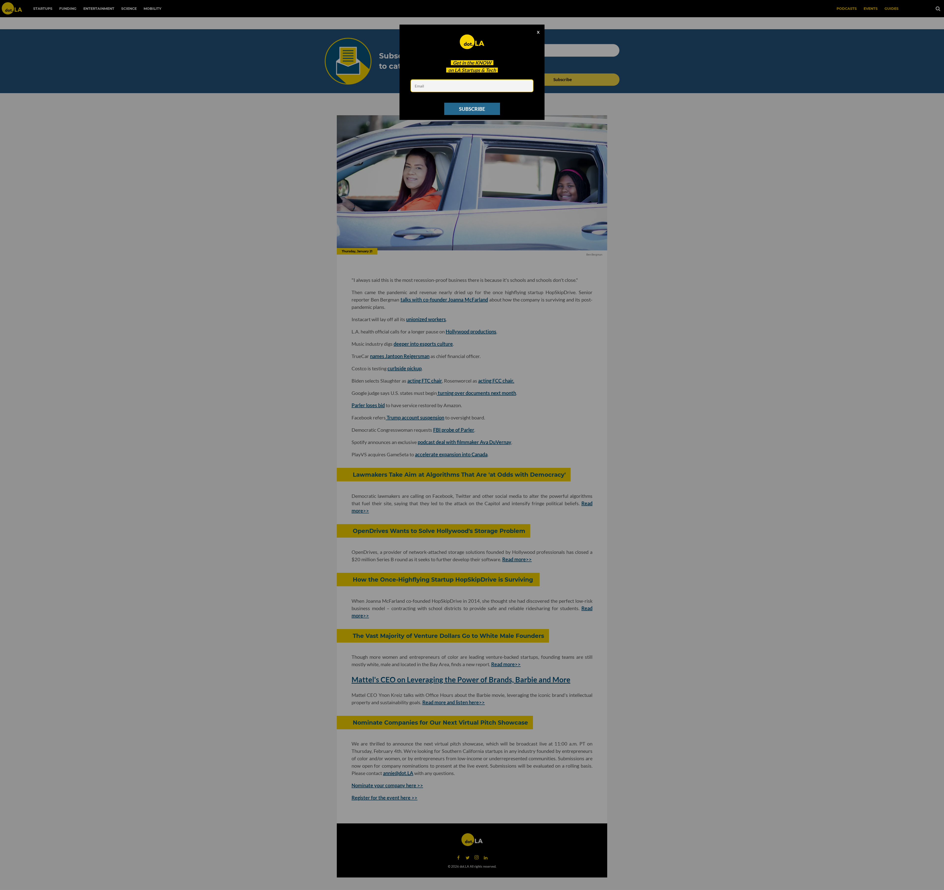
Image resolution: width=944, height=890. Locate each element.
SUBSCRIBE (472, 109)
